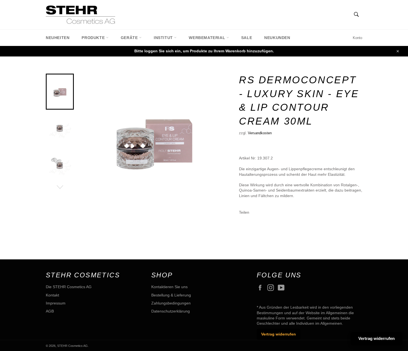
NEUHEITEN (57, 37)
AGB (50, 311)
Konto (357, 38)
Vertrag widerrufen (278, 334)
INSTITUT (164, 37)
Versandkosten (260, 133)
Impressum (56, 303)
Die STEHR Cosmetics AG (69, 287)
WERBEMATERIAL (207, 37)
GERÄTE (130, 37)
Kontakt (52, 295)
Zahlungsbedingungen (171, 303)
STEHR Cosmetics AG (72, 345)
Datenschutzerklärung (170, 311)
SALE (246, 37)
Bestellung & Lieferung (171, 295)
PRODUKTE (94, 37)
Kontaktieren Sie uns (169, 287)
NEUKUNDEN (277, 37)
